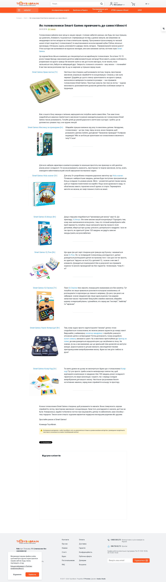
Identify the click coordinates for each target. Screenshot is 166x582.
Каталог (27, 10)
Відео (64, 556)
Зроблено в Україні (80, 10)
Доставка (82, 544)
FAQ (63, 565)
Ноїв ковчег (118, 176)
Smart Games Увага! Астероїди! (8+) (45, 328)
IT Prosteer (87, 579)
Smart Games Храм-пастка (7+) (44, 72)
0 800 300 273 (116, 540)
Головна (19, 18)
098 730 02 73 (116, 546)
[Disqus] (83, 487)
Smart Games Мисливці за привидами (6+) (45, 127)
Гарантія (82, 548)
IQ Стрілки (73, 288)
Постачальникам (68, 560)
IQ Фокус (76, 219)
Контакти (65, 540)
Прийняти (32, 574)
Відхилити (17, 574)
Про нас (65, 544)
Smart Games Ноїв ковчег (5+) (44, 176)
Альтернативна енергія (60, 10)
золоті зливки (70, 339)
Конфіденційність (85, 552)
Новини (64, 548)
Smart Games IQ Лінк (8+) (44, 252)
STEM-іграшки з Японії (120, 10)
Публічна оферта (85, 556)
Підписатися (140, 560)
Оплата (82, 540)
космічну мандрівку (93, 333)
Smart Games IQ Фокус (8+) (45, 217)
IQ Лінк (72, 255)
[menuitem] (60, 10)
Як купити (82, 565)
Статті (25, 18)
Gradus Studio (101, 579)
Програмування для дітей (100, 10)
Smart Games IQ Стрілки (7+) (44, 288)
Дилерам (82, 560)
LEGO (140, 10)
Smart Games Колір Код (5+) (44, 369)
